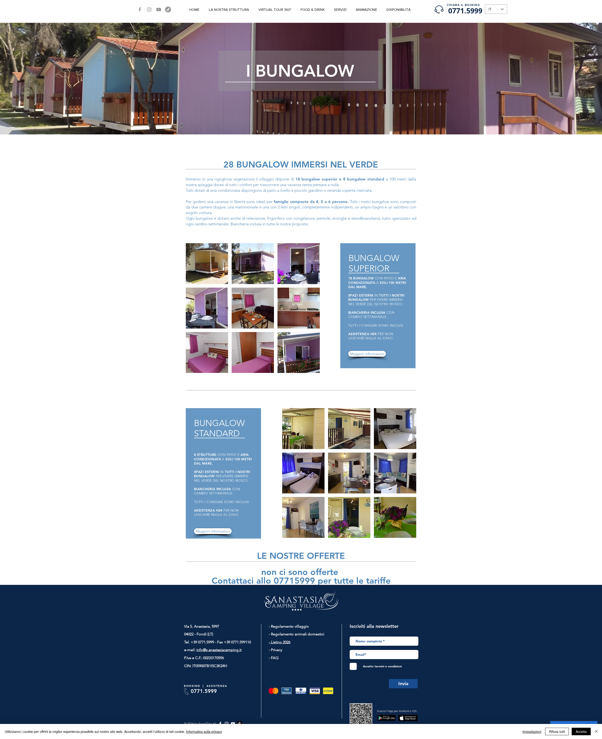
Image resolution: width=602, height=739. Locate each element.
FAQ (274, 658)
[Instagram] (149, 9)
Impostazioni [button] (532, 731)
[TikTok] (168, 9)
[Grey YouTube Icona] (159, 9)
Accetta (581, 731)
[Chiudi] (596, 731)
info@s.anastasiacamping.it (219, 650)
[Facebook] (140, 9)
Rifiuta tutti (557, 731)
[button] (207, 263)
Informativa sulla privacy (204, 731)
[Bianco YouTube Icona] (232, 723)
